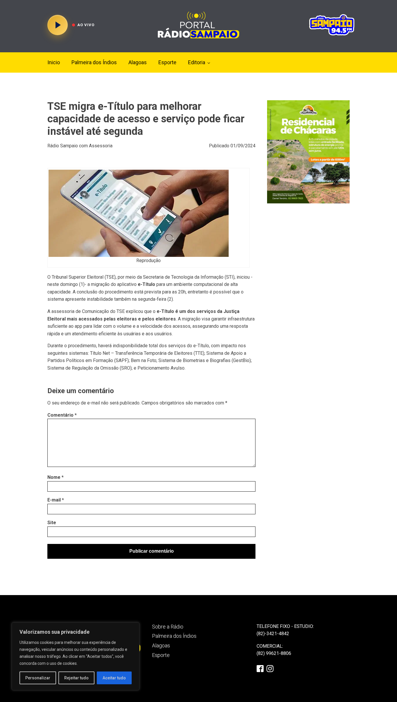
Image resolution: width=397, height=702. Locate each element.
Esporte (167, 62)
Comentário (62, 415)
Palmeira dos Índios (94, 62)
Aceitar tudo (114, 678)
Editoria (196, 62)
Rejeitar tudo (76, 678)
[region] (76, 656)
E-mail (55, 500)
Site (51, 522)
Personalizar (37, 678)
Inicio (53, 62)
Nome (55, 477)
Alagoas (137, 62)
